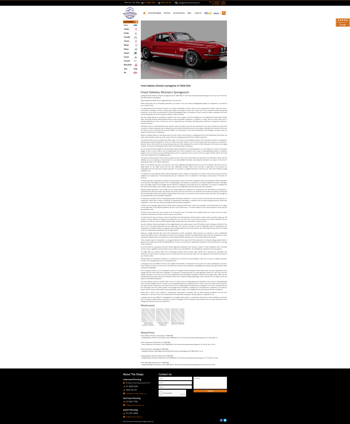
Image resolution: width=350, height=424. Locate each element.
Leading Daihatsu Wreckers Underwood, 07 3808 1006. (157, 356)
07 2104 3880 (132, 413)
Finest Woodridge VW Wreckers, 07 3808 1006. (155, 363)
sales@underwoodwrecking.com (136, 394)
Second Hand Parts (179, 13)
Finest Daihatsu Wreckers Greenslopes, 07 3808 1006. (157, 336)
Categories (129, 22)
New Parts (167, 13)
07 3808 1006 (132, 386)
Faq (133, 2)
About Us (127, 2)
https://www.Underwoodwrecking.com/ (199, 96)
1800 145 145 (131, 390)
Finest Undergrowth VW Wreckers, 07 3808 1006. (156, 342)
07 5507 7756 (132, 401)
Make (189, 13)
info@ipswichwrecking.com (134, 417)
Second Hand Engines (154, 13)
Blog (138, 2)
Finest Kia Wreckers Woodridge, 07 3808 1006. (155, 349)
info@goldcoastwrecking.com (135, 405)
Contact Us (198, 13)
